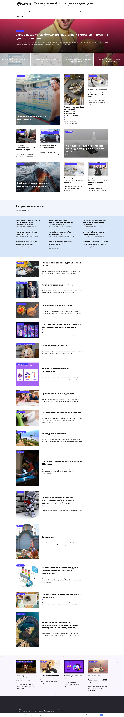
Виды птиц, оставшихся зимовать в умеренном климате (73, 180)
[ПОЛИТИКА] (27, 425)
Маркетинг (19, 16)
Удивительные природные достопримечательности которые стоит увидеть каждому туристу (60, 625)
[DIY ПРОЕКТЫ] (27, 317)
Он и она (72, 11)
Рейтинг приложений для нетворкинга (55, 369)
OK (101, 715)
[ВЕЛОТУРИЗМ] (27, 445)
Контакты (52, 712)
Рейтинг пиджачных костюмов (58, 285)
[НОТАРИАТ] (27, 518)
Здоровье (82, 11)
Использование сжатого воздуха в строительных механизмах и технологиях (60, 570)
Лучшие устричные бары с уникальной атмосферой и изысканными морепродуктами (74, 111)
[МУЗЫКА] (27, 558)
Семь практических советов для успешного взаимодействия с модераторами (60, 243)
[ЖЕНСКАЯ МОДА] (27, 297)
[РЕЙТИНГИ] (27, 275)
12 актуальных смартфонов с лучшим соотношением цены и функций (61, 325)
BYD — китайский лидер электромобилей (49, 146)
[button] (61, 50)
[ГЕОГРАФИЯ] (27, 646)
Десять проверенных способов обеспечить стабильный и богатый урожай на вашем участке (28, 243)
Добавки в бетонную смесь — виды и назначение (61, 595)
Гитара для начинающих (50, 675)
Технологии (20, 11)
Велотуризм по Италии (54, 433)
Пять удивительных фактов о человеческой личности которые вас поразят (97, 181)
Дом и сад (52, 11)
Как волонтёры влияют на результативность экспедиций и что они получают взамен (61, 222)
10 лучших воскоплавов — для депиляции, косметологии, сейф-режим (97, 93)
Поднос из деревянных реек (57, 305)
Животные (93, 11)
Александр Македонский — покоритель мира (23, 678)
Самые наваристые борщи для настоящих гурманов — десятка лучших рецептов (26, 232)
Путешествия (32, 11)
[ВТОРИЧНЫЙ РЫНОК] (27, 405)
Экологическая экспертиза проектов (61, 413)
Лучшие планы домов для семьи (59, 394)
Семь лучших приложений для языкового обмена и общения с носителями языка (60, 232)
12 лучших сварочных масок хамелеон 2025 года (62, 462)
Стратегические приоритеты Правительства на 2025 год (97, 679)
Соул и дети (48, 537)
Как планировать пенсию (55, 346)
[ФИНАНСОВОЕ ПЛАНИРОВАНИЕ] (27, 357)
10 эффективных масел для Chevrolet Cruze (61, 264)
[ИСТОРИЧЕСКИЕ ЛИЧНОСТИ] (26, 672)
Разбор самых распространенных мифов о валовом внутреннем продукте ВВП (94, 222)
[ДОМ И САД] (27, 587)
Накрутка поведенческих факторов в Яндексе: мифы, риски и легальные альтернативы (28, 222)
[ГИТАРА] (50, 672)
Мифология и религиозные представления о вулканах (33, 184)
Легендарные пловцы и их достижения (32, 117)
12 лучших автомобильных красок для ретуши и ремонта (25, 147)
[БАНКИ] (74, 672)
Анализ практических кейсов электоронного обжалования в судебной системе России (58, 500)
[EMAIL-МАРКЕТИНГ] (27, 385)
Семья (62, 11)
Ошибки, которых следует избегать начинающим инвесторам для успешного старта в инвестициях (95, 243)
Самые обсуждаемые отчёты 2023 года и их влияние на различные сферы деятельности (95, 232)
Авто (43, 11)
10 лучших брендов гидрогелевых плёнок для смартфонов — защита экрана (84, 149)
